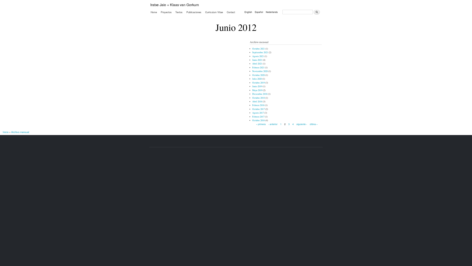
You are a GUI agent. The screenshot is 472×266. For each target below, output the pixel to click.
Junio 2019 (257, 86)
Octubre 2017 (258, 109)
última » (314, 124)
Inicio (5, 132)
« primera (261, 124)
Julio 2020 (257, 78)
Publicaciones (193, 12)
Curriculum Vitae (214, 12)
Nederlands (272, 11)
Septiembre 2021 (260, 52)
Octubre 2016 (258, 120)
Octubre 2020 (258, 75)
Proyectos (166, 12)
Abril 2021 (257, 63)
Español (259, 11)
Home (154, 12)
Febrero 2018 (258, 105)
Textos (179, 12)
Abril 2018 (257, 101)
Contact (231, 12)
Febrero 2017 (258, 116)
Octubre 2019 (258, 82)
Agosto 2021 (258, 56)
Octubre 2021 (258, 48)
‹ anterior (272, 124)
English (248, 11)
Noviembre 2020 (260, 71)
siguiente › (301, 124)
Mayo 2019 (257, 90)
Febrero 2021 (258, 67)
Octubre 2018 (258, 97)
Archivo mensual (20, 132)
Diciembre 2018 (259, 94)
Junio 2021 (257, 60)
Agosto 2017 (258, 112)
